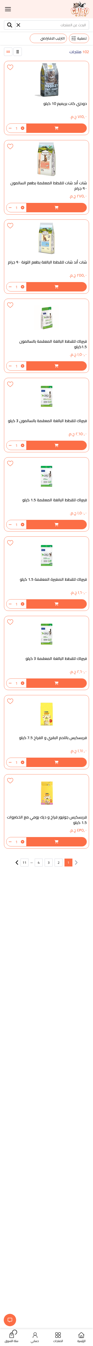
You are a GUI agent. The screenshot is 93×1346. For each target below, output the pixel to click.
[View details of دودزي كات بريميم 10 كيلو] (46, 98)
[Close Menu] (8, 9)
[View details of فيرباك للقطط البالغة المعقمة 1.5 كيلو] (46, 494)
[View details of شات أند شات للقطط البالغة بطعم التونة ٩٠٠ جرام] (46, 256)
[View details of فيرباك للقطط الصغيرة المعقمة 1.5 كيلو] (46, 573)
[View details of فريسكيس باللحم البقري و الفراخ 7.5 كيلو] (46, 732)
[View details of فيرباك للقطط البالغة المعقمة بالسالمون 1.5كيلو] (46, 336)
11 (25, 862)
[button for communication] (10, 1320)
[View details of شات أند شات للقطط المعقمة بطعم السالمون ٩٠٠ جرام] (46, 177)
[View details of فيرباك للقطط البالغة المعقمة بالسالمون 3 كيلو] (46, 415)
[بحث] (9, 25)
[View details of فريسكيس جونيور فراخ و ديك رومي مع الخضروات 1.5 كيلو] (46, 811)
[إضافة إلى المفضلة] (10, 67)
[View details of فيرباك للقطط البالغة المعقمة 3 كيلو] (46, 653)
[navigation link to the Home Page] (80, 9)
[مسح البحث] (18, 25)
